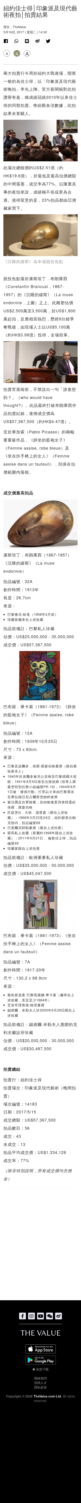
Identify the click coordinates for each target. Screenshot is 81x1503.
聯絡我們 (40, 1378)
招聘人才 (40, 1382)
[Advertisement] (40, 1241)
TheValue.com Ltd (47, 1396)
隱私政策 (40, 1387)
